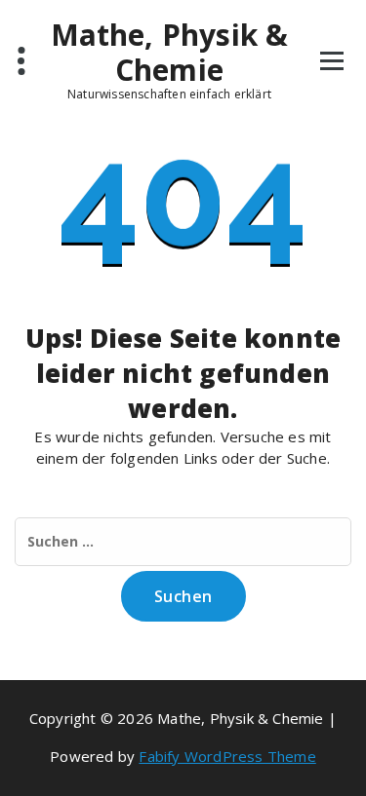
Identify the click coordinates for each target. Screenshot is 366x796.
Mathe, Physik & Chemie (170, 53)
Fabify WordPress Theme (227, 756)
